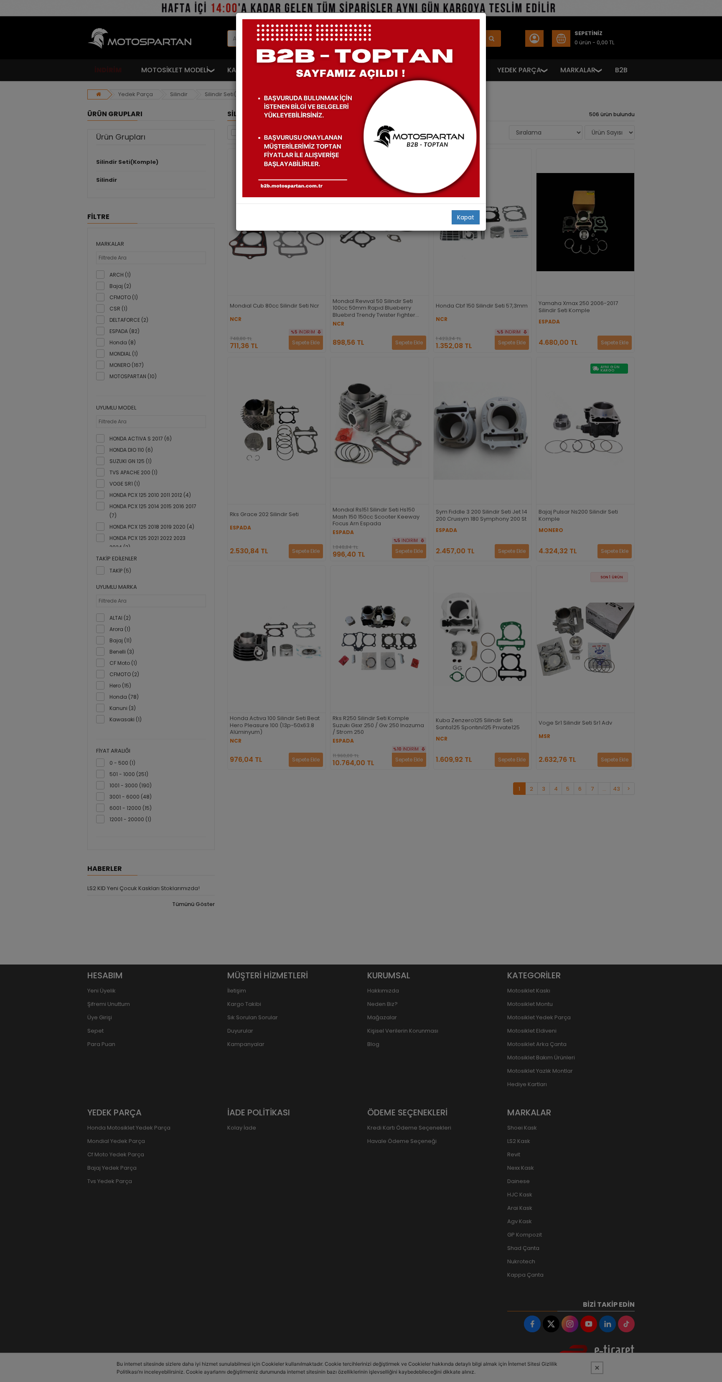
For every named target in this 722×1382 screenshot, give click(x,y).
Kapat (465, 217)
